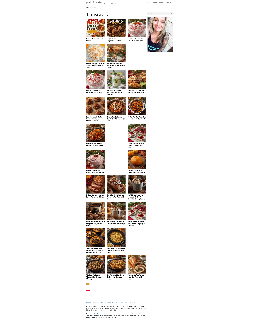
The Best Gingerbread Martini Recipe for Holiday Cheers (116, 65)
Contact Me (88, 302)
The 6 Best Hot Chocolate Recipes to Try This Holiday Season (116, 197)
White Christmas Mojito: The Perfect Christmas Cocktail (115, 92)
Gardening (155, 2)
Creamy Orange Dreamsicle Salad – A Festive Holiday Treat (95, 65)
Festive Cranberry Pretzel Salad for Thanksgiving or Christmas (136, 223)
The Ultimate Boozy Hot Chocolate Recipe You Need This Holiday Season (136, 197)
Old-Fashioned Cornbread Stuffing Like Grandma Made (115, 277)
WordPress (97, 314)
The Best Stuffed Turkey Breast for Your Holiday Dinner (136, 277)
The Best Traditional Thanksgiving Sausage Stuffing (94, 277)
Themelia (106, 314)
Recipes (149, 2)
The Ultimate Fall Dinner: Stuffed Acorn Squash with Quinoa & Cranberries (95, 250)
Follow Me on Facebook (117, 302)
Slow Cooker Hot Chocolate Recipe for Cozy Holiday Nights (95, 223)
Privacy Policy (96, 302)
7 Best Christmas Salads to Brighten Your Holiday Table (136, 145)
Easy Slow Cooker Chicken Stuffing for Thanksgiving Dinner (116, 250)
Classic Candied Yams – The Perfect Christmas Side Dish (116, 119)
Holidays (161, 2)
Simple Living (169, 2)
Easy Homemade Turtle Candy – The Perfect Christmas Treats (94, 119)
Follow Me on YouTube (130, 302)
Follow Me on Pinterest (105, 302)
